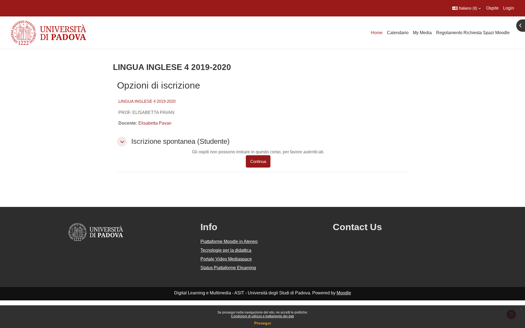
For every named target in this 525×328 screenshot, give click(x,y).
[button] (466, 8)
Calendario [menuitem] (398, 32)
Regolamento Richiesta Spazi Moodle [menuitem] (473, 32)
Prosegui (262, 323)
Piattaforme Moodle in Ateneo (229, 241)
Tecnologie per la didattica (225, 250)
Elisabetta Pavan (154, 123)
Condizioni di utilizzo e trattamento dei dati (262, 316)
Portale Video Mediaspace (226, 259)
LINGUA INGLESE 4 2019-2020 (147, 101)
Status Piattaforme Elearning (228, 267)
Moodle (344, 293)
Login (508, 8)
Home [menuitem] (377, 32)
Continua (258, 161)
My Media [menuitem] (422, 32)
